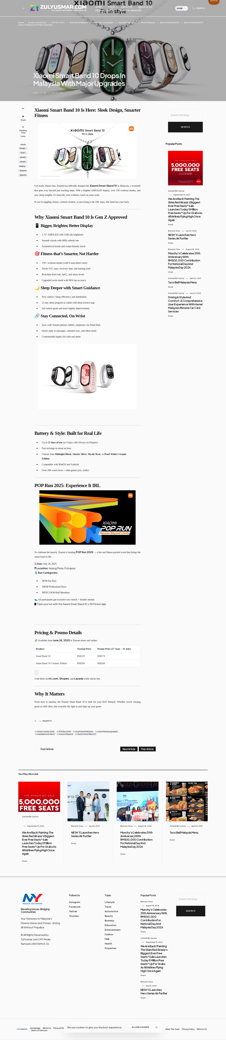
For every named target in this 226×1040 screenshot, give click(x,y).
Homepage (35, 1028)
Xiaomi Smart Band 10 (169, 22)
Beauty (109, 916)
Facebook (74, 906)
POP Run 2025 (58, 22)
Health (108, 943)
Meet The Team (172, 1029)
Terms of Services (130, 10)
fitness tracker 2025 (37, 22)
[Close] (156, 1027)
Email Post (47, 721)
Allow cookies (140, 1027)
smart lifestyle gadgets (103, 22)
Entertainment (113, 929)
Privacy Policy (104, 10)
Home (98, 7)
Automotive (111, 911)
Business (109, 920)
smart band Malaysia (78, 22)
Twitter (73, 911)
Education (110, 925)
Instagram (74, 902)
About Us (126, 7)
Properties (110, 948)
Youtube (74, 916)
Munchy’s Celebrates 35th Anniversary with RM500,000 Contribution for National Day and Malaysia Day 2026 (184, 260)
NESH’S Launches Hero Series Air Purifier (182, 236)
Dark (180, 8)
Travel (108, 906)
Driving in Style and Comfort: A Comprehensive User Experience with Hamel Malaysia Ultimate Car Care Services (185, 304)
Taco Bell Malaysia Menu (182, 282)
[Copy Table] (36, 673)
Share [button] (35, 93)
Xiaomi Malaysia (148, 22)
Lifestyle (110, 902)
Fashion (109, 934)
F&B (107, 939)
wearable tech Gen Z (127, 22)
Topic (111, 7)
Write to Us (145, 7)
